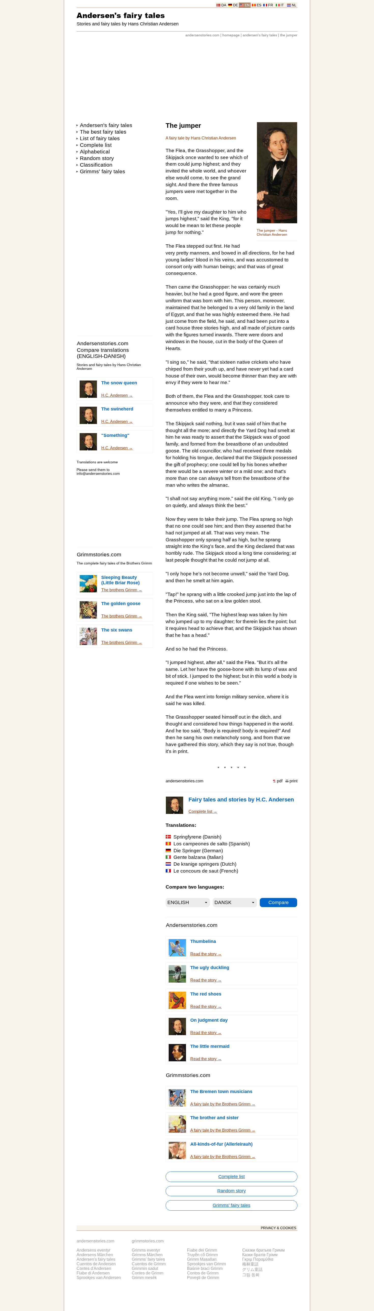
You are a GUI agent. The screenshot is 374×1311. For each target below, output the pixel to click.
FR (270, 5)
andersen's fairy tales (260, 35)
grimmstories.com (148, 1241)
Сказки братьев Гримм (263, 1250)
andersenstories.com (202, 35)
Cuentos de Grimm (149, 1264)
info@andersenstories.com (98, 474)
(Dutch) (205, 864)
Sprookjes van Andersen (99, 1277)
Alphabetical (95, 151)
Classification (96, 165)
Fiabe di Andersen (93, 1273)
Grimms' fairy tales (102, 171)
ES (259, 5)
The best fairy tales (103, 132)
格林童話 (250, 1264)
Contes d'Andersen (94, 1268)
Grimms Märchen (147, 1255)
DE (235, 5)
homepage (231, 35)
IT (282, 5)
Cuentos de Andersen (96, 1264)
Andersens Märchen (95, 1255)
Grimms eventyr (146, 1250)
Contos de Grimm (203, 1273)
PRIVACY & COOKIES (278, 1228)
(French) (206, 871)
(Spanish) (212, 843)
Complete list (96, 145)
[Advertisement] (187, 77)
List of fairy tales (100, 138)
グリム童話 (252, 1269)
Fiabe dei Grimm (202, 1250)
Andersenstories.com (102, 343)
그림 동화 (251, 1275)
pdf (279, 781)
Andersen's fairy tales (121, 15)
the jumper (288, 35)
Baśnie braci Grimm (205, 1268)
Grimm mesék (144, 1277)
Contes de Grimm (147, 1273)
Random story (97, 158)
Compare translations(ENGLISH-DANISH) (103, 353)
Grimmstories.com (99, 554)
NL (294, 5)
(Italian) (198, 857)
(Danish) (197, 837)
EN (247, 5)
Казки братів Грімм (260, 1255)
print (293, 781)
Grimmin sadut (145, 1268)
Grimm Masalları (202, 1259)
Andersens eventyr (93, 1250)
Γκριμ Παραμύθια (257, 1259)
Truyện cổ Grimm (202, 1255)
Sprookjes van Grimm (206, 1264)
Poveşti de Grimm (203, 1277)
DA (223, 5)
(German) (198, 850)
